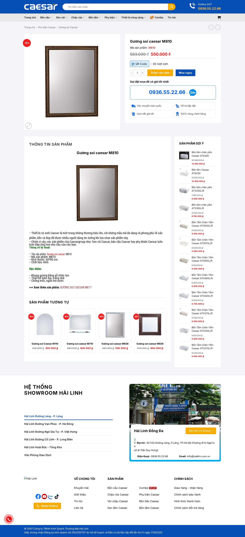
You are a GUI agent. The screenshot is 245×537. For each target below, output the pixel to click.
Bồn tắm (93, 17)
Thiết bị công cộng (132, 17)
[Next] (165, 332)
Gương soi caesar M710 (80, 343)
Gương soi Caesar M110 (45, 343)
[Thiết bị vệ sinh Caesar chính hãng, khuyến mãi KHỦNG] (41, 6)
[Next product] (211, 27)
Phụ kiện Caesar (47, 27)
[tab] (68, 416)
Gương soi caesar (56, 254)
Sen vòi (60, 17)
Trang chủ (30, 17)
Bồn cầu (45, 17)
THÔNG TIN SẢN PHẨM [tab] (50, 144)
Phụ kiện (110, 17)
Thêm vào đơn (160, 72)
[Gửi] (172, 6)
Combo (159, 17)
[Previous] (29, 332)
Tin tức (172, 17)
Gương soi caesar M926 (150, 343)
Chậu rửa (76, 17)
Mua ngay (185, 72)
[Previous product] (217, 27)
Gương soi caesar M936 (115, 343)
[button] (219, 17)
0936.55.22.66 (167, 92)
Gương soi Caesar (68, 27)
